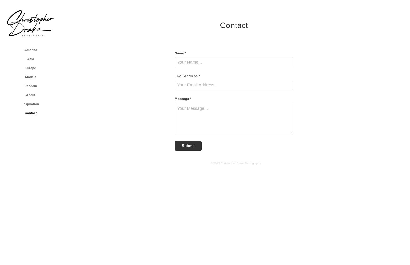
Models (30, 76)
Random (30, 86)
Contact (31, 113)
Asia (30, 58)
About (30, 95)
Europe (30, 67)
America (30, 49)
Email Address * (187, 76)
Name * (180, 53)
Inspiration (31, 104)
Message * (183, 98)
